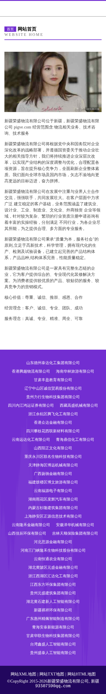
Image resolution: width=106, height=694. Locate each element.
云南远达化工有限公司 (31, 439)
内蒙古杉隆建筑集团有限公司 (53, 508)
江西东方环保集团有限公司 (53, 584)
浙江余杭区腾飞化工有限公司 (53, 414)
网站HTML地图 (81, 674)
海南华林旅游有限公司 (75, 371)
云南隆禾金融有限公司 (31, 525)
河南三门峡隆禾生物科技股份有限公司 (53, 550)
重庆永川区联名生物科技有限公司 (53, 456)
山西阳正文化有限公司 (53, 448)
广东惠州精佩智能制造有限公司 (53, 618)
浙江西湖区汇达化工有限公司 (53, 576)
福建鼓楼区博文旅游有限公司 (53, 482)
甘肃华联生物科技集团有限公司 (53, 636)
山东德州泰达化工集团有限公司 (53, 363)
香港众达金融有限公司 (53, 422)
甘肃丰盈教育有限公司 (53, 380)
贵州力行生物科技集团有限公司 (53, 397)
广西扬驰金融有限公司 (53, 474)
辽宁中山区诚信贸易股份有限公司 (53, 388)
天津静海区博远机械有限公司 (53, 465)
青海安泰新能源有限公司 (53, 627)
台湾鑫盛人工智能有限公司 (53, 644)
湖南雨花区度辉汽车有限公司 (53, 499)
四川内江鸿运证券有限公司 (31, 405)
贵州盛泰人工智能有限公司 (53, 653)
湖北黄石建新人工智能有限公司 (53, 601)
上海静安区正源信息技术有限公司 (53, 516)
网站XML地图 (23, 674)
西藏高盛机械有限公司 (79, 405)
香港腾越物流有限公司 (31, 371)
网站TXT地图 (51, 674)
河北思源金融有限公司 (53, 542)
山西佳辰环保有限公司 (27, 533)
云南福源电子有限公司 (53, 491)
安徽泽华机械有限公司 (75, 525)
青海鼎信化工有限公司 (75, 439)
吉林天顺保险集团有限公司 (75, 533)
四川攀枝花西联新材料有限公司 (53, 431)
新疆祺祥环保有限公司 (53, 610)
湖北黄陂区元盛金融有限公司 (53, 567)
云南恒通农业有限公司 (53, 559)
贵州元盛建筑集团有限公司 (53, 593)
